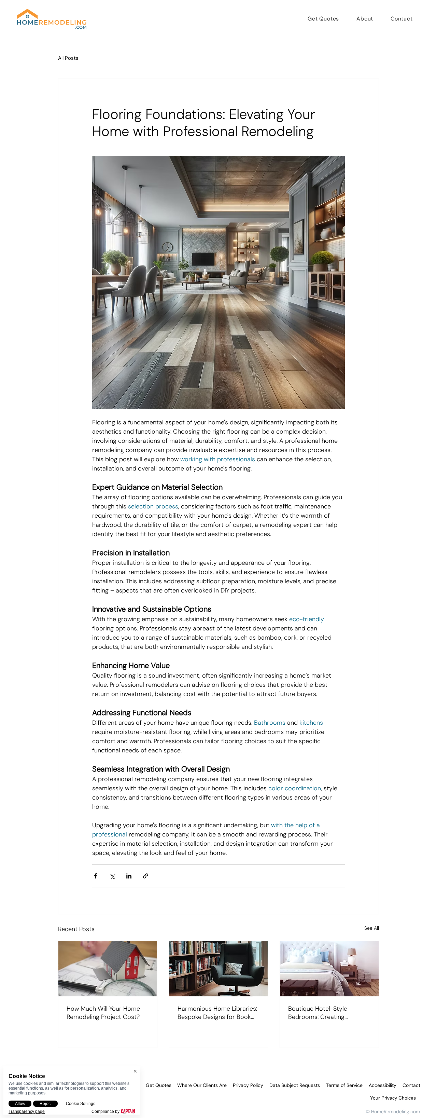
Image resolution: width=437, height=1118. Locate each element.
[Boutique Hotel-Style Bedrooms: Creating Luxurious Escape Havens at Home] (329, 968)
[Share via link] (145, 876)
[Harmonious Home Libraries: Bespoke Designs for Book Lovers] (218, 968)
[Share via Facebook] (95, 876)
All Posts (68, 58)
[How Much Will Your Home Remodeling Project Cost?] (107, 968)
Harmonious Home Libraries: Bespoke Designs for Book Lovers (217, 1013)
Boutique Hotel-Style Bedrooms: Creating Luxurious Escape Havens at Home (327, 1013)
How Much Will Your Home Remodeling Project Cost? (103, 1013)
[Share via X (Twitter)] (112, 876)
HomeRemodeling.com (395, 1111)
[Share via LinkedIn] (129, 876)
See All (371, 928)
